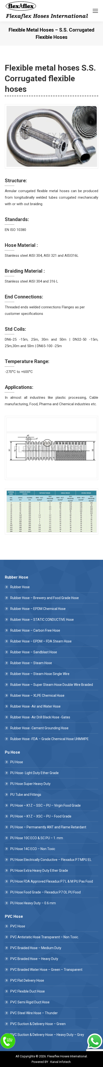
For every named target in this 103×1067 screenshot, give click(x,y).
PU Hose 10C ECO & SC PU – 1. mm (36, 838)
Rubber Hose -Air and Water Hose (35, 706)
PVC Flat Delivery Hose (27, 980)
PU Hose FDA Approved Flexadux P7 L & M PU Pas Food (51, 881)
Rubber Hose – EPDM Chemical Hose (38, 609)
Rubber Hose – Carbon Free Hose (35, 630)
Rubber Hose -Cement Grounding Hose (39, 728)
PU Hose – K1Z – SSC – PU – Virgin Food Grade (45, 805)
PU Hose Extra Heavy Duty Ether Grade (39, 870)
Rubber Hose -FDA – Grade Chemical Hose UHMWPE (49, 739)
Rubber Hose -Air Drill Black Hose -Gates (40, 717)
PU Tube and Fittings (25, 795)
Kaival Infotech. (60, 1062)
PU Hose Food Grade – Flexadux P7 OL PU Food (45, 892)
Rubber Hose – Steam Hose (31, 663)
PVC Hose (17, 926)
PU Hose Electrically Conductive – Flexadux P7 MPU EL (51, 860)
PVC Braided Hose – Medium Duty (35, 948)
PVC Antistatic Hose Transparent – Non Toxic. (44, 937)
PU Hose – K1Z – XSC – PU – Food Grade (40, 816)
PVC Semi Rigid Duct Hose (30, 1002)
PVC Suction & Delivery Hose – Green (38, 1024)
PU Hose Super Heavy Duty (30, 784)
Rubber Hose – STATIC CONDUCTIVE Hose (42, 619)
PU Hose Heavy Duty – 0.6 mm (33, 903)
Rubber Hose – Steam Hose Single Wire (39, 674)
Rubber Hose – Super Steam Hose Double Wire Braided (51, 685)
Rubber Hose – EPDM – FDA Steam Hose (41, 641)
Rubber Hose (20, 587)
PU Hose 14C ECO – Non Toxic (32, 849)
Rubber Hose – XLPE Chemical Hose (37, 695)
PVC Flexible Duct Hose (27, 991)
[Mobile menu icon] (95, 11)
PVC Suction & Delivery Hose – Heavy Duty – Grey (47, 1035)
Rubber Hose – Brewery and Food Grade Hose (44, 598)
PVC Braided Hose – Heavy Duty (34, 959)
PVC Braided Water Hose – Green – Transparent (46, 970)
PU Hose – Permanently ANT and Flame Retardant (48, 827)
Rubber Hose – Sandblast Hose (33, 652)
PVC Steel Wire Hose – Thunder (34, 1013)
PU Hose (16, 762)
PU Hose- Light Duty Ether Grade (34, 773)
